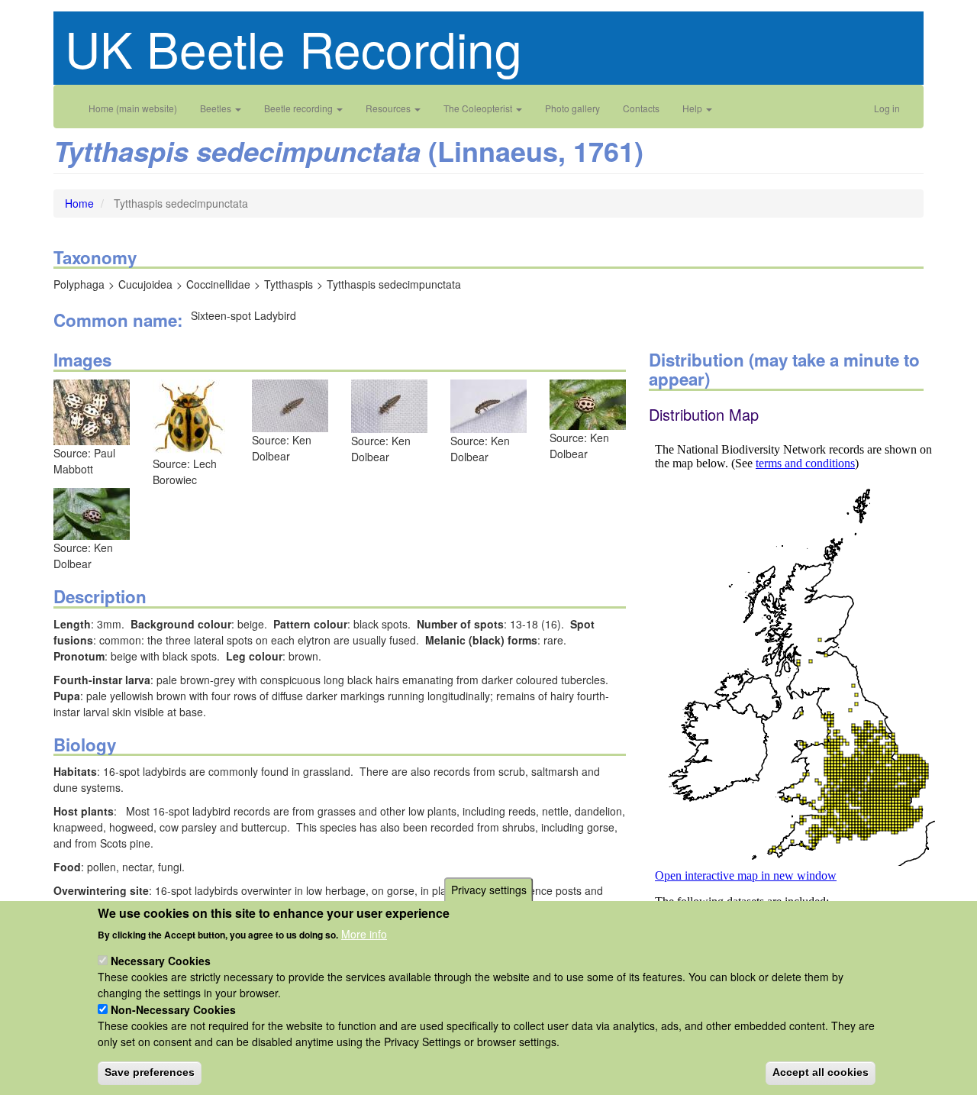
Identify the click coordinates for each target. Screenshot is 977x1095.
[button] (91, 410)
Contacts (641, 108)
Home (79, 203)
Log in (887, 108)
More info (364, 933)
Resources (389, 108)
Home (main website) (133, 108)
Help (693, 108)
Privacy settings (489, 889)
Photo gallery (572, 108)
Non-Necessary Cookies (173, 1009)
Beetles (217, 108)
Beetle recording (299, 108)
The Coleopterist (478, 108)
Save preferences (150, 1072)
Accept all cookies (820, 1072)
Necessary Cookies (161, 960)
